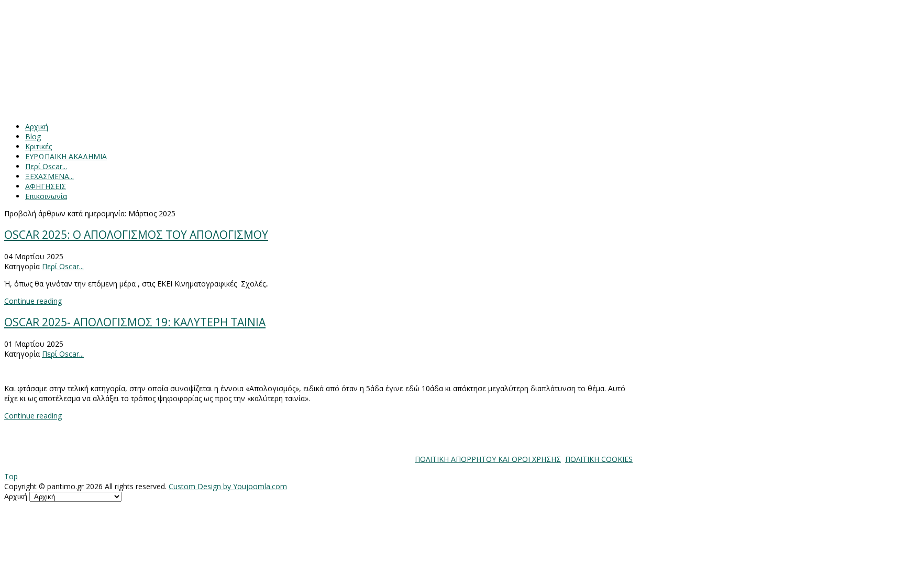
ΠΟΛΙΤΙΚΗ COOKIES (599, 459)
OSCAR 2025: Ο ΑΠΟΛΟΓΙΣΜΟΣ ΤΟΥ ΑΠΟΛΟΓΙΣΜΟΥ (136, 234)
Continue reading (33, 301)
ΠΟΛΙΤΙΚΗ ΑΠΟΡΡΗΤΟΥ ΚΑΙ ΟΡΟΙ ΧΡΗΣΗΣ (488, 459)
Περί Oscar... (63, 266)
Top (11, 476)
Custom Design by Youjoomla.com (228, 486)
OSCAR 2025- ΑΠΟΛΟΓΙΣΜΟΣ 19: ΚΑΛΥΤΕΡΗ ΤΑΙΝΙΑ (135, 322)
